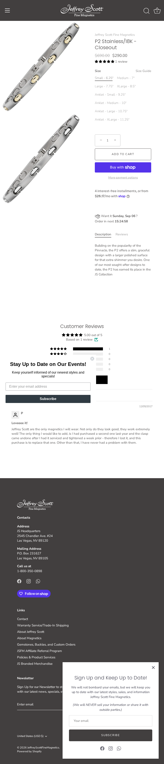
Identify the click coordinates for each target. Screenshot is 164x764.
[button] (105, 61)
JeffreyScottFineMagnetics (43, 748)
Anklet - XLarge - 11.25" (112, 119)
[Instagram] (110, 748)
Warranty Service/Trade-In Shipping (43, 625)
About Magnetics (29, 638)
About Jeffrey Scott (30, 632)
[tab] (105, 234)
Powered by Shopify (29, 751)
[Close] (153, 667)
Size (123, 71)
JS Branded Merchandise (35, 664)
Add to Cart (123, 154)
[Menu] (7, 10)
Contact (22, 619)
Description (103, 234)
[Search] (146, 11)
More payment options (123, 178)
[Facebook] (102, 748)
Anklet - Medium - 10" (110, 103)
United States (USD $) (30, 736)
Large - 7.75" (104, 86)
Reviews (122, 234)
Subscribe (110, 735)
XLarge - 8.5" (126, 86)
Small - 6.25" (104, 78)
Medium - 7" (126, 78)
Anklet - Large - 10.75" (111, 111)
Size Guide (143, 71)
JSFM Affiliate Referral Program (39, 651)
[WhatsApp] (119, 748)
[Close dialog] (92, 359)
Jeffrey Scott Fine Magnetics (115, 35)
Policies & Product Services (36, 657)
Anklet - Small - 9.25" (110, 94)
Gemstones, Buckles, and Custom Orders (46, 644)
